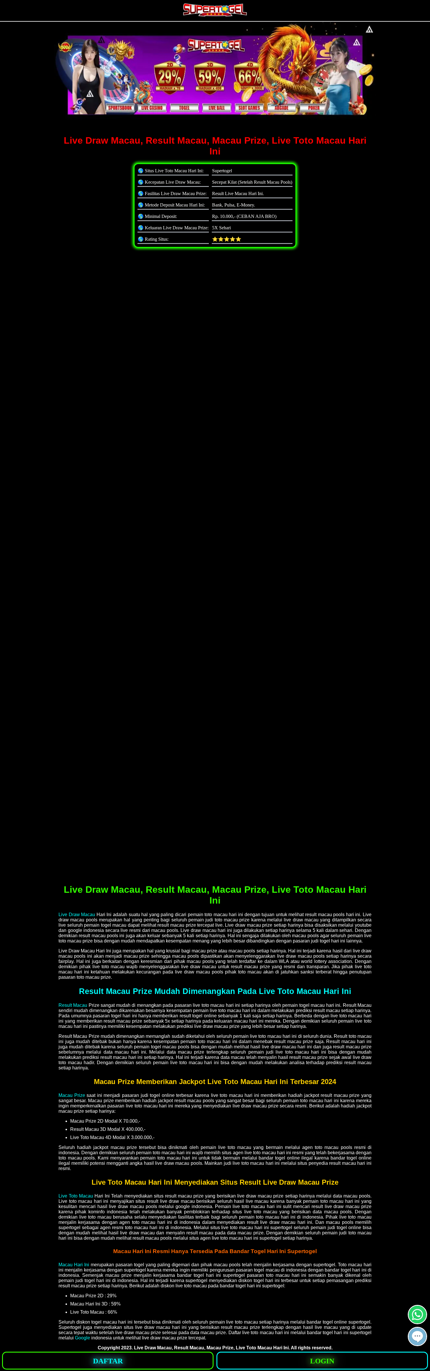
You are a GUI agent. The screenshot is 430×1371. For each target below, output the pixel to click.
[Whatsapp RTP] (417, 1321)
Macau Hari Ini (74, 1264)
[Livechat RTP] (417, 1343)
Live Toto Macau (76, 1195)
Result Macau (73, 1005)
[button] (417, 1336)
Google (82, 1337)
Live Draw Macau (77, 914)
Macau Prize (72, 1095)
